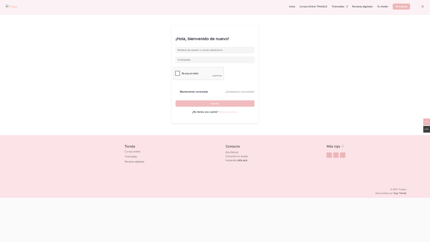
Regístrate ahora (228, 111)
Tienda (130, 146)
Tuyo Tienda (399, 193)
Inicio (292, 6)
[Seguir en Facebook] (336, 155)
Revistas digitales (362, 6)
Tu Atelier (382, 6)
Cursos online (132, 151)
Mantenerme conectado (194, 91)
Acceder (215, 103)
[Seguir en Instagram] (329, 155)
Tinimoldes (338, 6)
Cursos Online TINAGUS (313, 6)
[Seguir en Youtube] (342, 155)
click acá (242, 160)
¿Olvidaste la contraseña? (239, 91)
